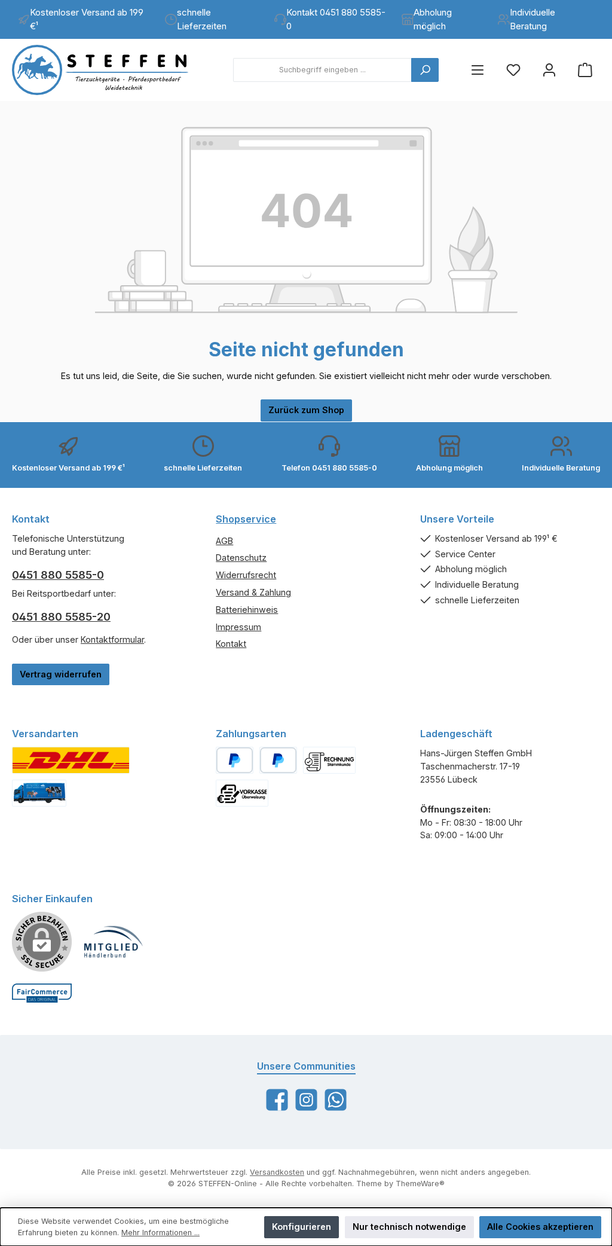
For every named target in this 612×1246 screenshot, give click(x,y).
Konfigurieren (301, 1226)
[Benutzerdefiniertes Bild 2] (39, 793)
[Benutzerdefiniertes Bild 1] (71, 760)
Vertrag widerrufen (61, 674)
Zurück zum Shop (306, 410)
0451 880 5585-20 (61, 616)
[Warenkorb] (585, 70)
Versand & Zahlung (253, 592)
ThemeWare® (420, 1183)
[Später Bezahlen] (278, 760)
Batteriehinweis (247, 609)
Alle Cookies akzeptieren (540, 1226)
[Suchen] (425, 70)
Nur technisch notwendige (409, 1226)
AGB (224, 541)
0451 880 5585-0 (58, 575)
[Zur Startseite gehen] (110, 70)
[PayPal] (234, 760)
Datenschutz (241, 557)
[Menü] (477, 70)
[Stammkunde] (329, 760)
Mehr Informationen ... (160, 1232)
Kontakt (231, 644)
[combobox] (322, 70)
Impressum (238, 627)
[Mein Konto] (549, 70)
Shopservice (246, 519)
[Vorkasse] (242, 793)
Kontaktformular (112, 639)
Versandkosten (277, 1172)
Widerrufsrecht (246, 575)
